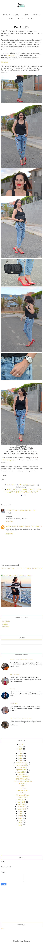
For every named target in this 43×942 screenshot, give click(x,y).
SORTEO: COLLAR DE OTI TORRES (21, 660)
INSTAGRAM (6, 621)
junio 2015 (21, 800)
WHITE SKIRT (23, 790)
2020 (20, 749)
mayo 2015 (21, 802)
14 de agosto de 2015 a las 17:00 (31, 526)
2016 (20, 758)
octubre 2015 (21, 767)
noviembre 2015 (21, 765)
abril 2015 (21, 804)
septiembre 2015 (21, 770)
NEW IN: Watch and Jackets (20, 718)
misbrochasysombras (13, 526)
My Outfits (33, 491)
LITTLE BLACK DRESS (23, 781)
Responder (9, 521)
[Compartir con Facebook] (23, 487)
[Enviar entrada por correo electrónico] (37, 485)
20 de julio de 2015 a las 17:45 (25, 510)
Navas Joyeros (8, 460)
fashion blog (28, 489)
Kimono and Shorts (22, 795)
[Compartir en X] (21, 487)
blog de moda (14, 489)
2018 (20, 753)
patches (18, 492)
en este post (10, 55)
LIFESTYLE (6, 15)
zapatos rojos (30, 492)
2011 (20, 818)
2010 (20, 820)
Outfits (9, 492)
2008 (20, 825)
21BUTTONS (36, 15)
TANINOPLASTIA (23, 779)
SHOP (11, 18)
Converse (4, 62)
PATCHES (23, 783)
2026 (21, 744)
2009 (20, 823)
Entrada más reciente (33, 568)
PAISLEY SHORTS (23, 777)
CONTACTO (30, 18)
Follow (2, 929)
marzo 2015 (21, 807)
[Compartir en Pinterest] (25, 487)
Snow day (14, 703)
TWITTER (5, 625)
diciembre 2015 (21, 763)
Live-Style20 (10, 510)
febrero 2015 (22, 809)
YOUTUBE (19, 18)
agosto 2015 (21, 772)
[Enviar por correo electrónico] (17, 487)
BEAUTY (16, 15)
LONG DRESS (23, 797)
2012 (20, 816)
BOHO (22, 793)
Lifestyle (22, 491)
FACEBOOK (5, 627)
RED (23, 786)
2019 (20, 751)
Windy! (12, 689)
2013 (20, 813)
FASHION (26, 15)
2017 (20, 756)
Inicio (19, 568)
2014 (20, 811)
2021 (20, 747)
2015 (20, 760)
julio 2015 (21, 774)
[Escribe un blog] (19, 487)
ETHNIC (23, 788)
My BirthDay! (15, 674)
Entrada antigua (7, 568)
